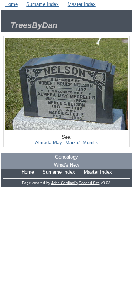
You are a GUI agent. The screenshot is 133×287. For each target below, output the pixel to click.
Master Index (82, 4)
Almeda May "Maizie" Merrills (66, 142)
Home (11, 4)
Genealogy (66, 157)
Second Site (89, 183)
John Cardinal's (64, 183)
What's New (66, 165)
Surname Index (42, 4)
